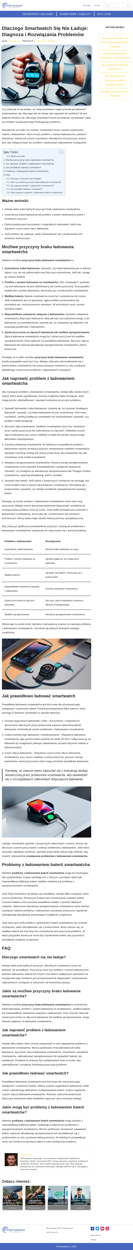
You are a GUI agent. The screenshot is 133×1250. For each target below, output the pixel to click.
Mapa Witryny (96, 1235)
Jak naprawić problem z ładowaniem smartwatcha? (32, 186)
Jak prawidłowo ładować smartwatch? (26, 189)
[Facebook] (92, 1228)
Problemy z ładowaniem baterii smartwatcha (27, 171)
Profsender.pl (62, 1246)
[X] (97, 1228)
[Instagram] (107, 1228)
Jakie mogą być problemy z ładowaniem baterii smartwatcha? (36, 192)
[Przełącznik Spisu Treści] (60, 152)
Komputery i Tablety (75, 14)
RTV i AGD (104, 14)
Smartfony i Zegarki (37, 14)
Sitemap (93, 1240)
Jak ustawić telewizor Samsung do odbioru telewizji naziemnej (115, 80)
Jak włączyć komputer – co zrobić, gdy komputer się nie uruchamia (115, 42)
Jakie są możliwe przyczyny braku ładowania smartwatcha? (35, 182)
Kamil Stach (14, 41)
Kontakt (87, 5)
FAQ (8, 175)
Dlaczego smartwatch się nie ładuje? (25, 178)
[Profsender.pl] (13, 5)
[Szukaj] (128, 5)
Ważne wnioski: (18, 156)
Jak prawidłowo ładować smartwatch (23, 167)
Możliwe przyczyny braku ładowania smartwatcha (30, 160)
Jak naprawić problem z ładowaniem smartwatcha (30, 163)
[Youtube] (102, 1228)
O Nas (97, 5)
